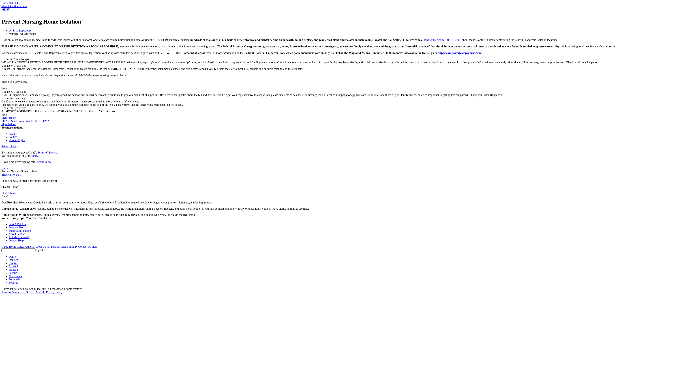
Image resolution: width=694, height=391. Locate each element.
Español (13, 266)
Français (13, 269)
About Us (40, 246)
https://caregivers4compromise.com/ (459, 52)
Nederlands (15, 276)
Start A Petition (10, 6)
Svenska (13, 282)
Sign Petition (8, 117)
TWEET (38, 121)
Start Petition (8, 193)
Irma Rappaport (22, 30)
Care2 (4, 3)
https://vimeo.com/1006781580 (441, 39)
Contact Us (84, 246)
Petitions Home (17, 227)
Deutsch (13, 259)
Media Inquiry (69, 246)
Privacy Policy (9, 146)
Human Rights (17, 140)
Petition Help (16, 240)
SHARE (6, 174)
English (39, 250)
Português (14, 279)
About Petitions (17, 234)
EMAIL (47, 121)
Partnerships (54, 246)
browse (23, 6)
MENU (5, 9)
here (34, 155)
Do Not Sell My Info (33, 292)
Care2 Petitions (25, 246)
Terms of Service (47, 152)
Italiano (13, 272)
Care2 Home (8, 246)
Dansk (12, 256)
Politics (13, 136)
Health (12, 133)
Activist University (19, 237)
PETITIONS (15, 3)
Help (94, 246)
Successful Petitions (20, 230)
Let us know (44, 161)
